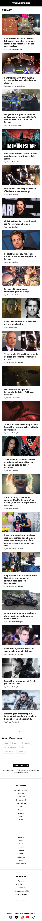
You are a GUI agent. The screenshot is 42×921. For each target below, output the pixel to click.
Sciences (21, 847)
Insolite (21, 816)
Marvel (21, 752)
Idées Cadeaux (21, 864)
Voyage (21, 860)
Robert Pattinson (10, 743)
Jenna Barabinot (18, 49)
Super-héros (8, 752)
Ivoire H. (15, 327)
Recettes (21, 810)
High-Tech (21, 813)
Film (22, 747)
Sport (21, 854)
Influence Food (21, 901)
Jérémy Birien (16, 433)
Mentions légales (21, 894)
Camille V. (15, 194)
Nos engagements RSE (21, 891)
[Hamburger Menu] (5, 3)
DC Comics (26, 743)
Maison (21, 841)
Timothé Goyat (17, 622)
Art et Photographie (21, 790)
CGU (21, 898)
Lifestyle (21, 837)
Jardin (21, 820)
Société (21, 850)
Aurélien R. (15, 722)
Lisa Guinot (16, 398)
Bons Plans (21, 797)
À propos (21, 881)
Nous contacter (21, 884)
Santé (21, 844)
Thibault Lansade (18, 162)
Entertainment (21, 800)
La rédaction (21, 888)
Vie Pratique (21, 857)
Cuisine (21, 806)
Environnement (21, 803)
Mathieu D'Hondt (17, 125)
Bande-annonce (10, 747)
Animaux (21, 793)
